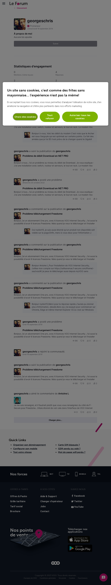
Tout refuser (50, 117)
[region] (55, 104)
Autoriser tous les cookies (80, 117)
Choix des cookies (25, 116)
